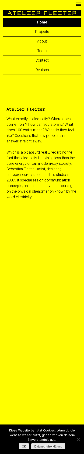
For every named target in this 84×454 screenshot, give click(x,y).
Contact (42, 60)
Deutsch (42, 70)
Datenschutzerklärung (48, 446)
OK (24, 446)
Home (42, 22)
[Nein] (78, 439)
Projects (42, 32)
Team (42, 51)
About (42, 41)
